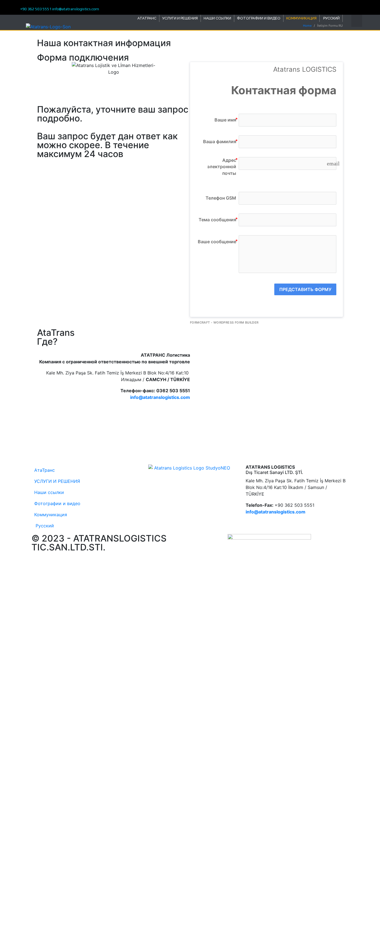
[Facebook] (336, 6)
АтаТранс (146, 18)
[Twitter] (340, 6)
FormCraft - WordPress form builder (224, 322)
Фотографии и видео (258, 18)
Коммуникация (301, 18)
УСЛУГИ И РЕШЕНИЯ (180, 18)
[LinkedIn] (344, 6)
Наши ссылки (217, 18)
